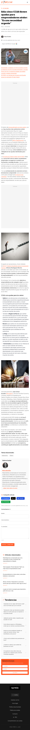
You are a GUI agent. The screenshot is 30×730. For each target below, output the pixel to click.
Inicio (2, 26)
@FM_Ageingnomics (18, 140)
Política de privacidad (15, 707)
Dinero (11, 455)
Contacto (15, 714)
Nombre (3, 513)
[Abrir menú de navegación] (27, 2)
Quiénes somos (15, 700)
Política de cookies (15, 710)
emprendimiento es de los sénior (17, 127)
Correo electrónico (5, 520)
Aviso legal (15, 703)
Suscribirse (15, 672)
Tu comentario (4, 526)
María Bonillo (7, 36)
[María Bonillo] (2, 36)
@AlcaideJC (9, 393)
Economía (6, 8)
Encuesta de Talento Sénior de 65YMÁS (13, 156)
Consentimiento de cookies (15, 721)
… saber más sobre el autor (9, 488)
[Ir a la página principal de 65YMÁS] (6, 2)
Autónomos (5, 455)
